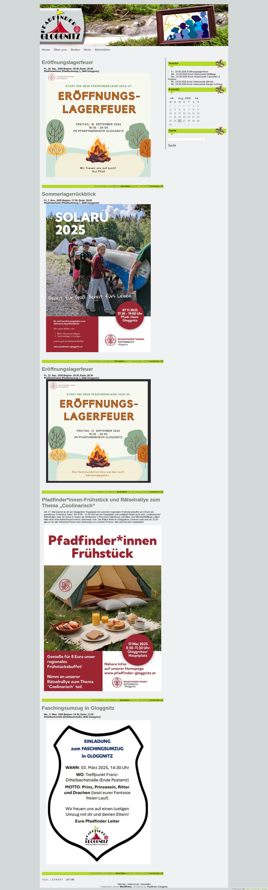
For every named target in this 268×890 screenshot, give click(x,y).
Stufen (75, 49)
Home (46, 49)
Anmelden (146, 884)
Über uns (60, 49)
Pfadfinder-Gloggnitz (157, 886)
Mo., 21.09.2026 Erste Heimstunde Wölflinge (193, 74)
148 (72, 879)
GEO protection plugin (257, 889)
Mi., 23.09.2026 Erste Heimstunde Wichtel (192, 81)
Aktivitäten (102, 49)
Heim (87, 49)
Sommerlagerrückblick (69, 194)
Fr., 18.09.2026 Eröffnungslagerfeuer (189, 71)
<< (172, 98)
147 (68, 879)
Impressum (133, 884)
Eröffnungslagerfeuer (67, 62)
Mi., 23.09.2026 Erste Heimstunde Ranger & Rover (197, 84)
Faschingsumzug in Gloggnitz (78, 708)
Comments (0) (156, 186)
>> (196, 98)
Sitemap (121, 884)
